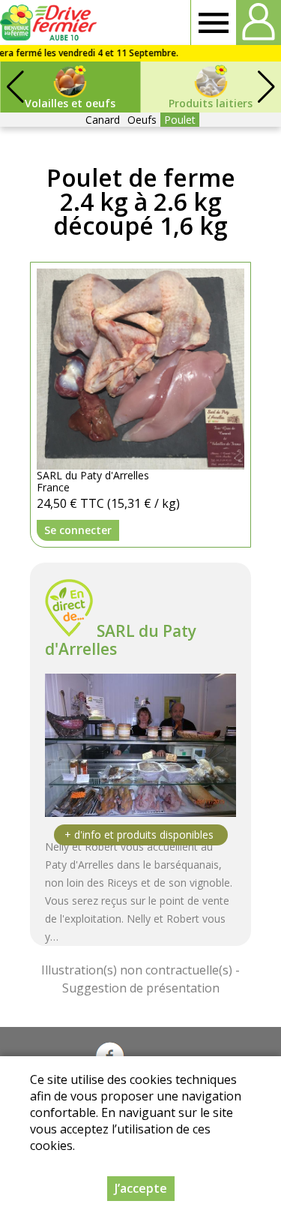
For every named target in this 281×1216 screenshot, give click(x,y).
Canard (102, 120)
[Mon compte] (258, 22)
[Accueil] (50, 22)
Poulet (180, 120)
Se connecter (78, 530)
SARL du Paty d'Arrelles (120, 639)
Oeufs (142, 120)
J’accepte (141, 1188)
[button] (266, 87)
